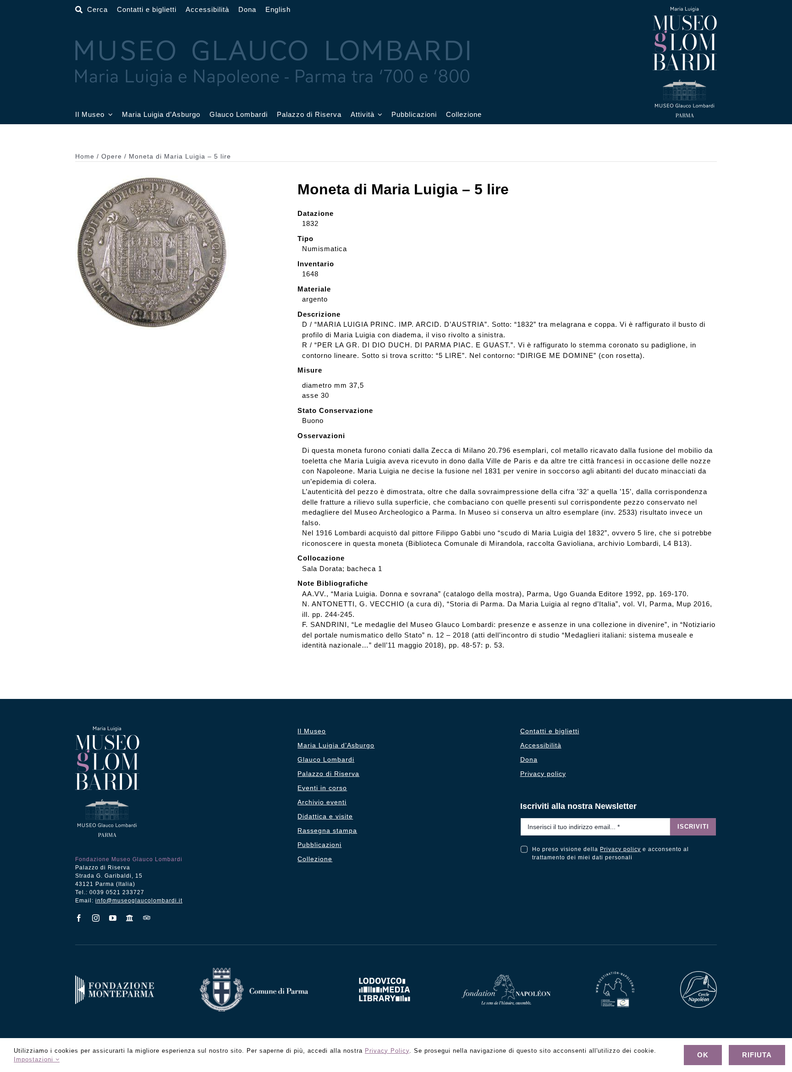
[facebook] (79, 918)
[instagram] (96, 918)
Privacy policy (620, 849)
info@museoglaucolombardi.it (138, 900)
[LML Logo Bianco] (384, 975)
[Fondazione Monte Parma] (114, 979)
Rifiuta (757, 1055)
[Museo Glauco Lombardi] (685, 10)
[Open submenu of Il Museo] (108, 115)
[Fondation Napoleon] (506, 978)
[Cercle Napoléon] (698, 975)
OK (703, 1055)
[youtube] (113, 918)
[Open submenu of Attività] (378, 115)
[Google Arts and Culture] (130, 918)
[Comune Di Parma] (254, 971)
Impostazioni (34, 1059)
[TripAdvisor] (147, 917)
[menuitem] (278, 10)
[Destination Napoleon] (615, 975)
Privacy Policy (387, 1050)
